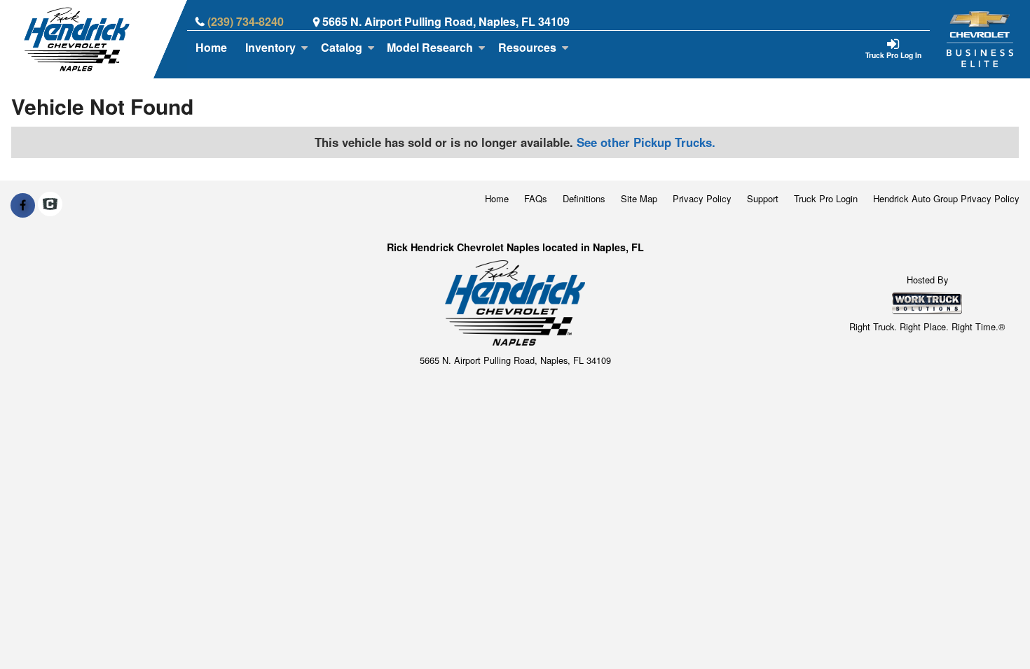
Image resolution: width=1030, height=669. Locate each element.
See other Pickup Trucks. (646, 142)
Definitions (584, 198)
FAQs (535, 198)
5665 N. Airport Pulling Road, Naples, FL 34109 (446, 21)
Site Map (639, 198)
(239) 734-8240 (245, 21)
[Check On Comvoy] (50, 205)
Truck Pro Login (826, 198)
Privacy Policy (702, 198)
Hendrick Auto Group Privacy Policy (946, 198)
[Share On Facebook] (23, 205)
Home (211, 47)
